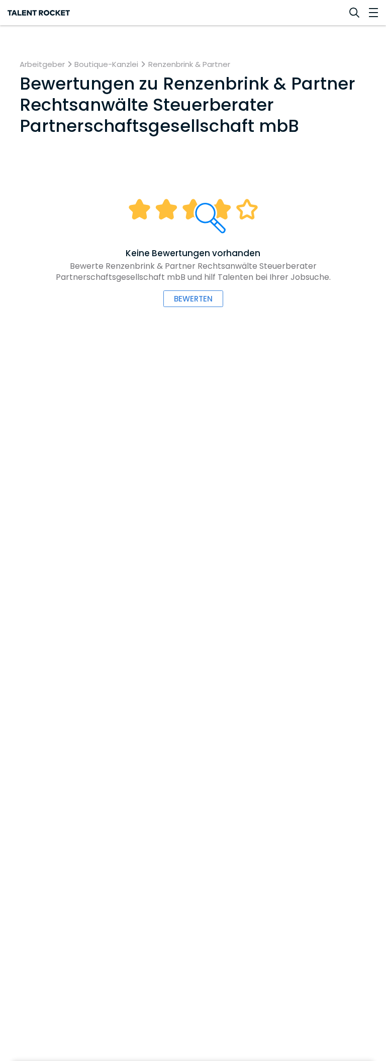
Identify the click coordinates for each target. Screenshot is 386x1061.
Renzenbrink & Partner (189, 64)
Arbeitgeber (42, 64)
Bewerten (193, 298)
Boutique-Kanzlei (106, 64)
